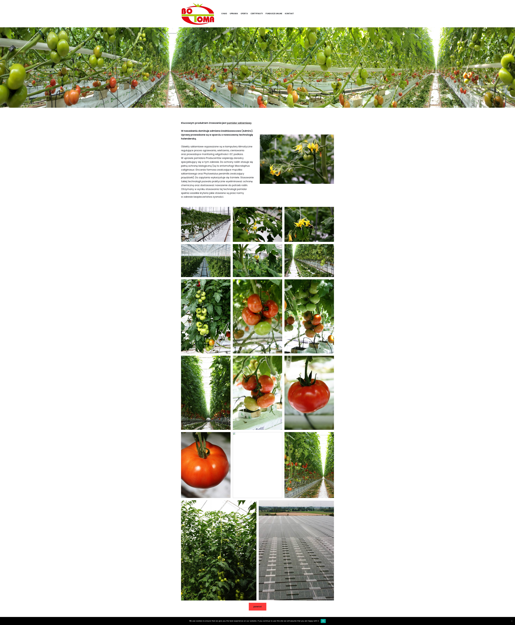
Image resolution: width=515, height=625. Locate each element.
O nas (224, 13)
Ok (323, 621)
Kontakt (289, 13)
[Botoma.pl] (198, 13)
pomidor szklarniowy (239, 123)
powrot (257, 606)
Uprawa (234, 13)
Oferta (244, 13)
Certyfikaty (257, 13)
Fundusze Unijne (274, 13)
